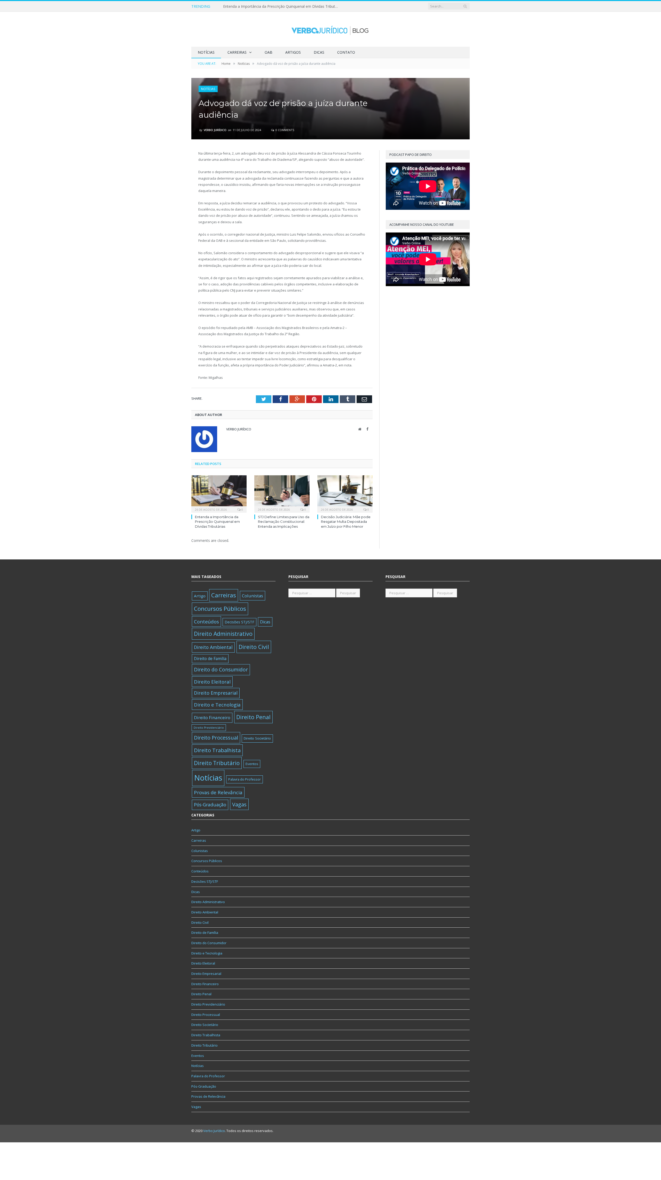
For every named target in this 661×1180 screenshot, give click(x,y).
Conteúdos (206, 621)
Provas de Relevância (218, 792)
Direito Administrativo (223, 633)
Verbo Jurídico (215, 130)
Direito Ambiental (213, 647)
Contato (346, 52)
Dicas (319, 52)
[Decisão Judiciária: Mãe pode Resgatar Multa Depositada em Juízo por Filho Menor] (345, 493)
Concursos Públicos (220, 609)
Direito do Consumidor (221, 669)
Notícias (206, 52)
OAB (268, 52)
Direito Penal (253, 717)
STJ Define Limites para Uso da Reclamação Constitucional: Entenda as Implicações (282, 6)
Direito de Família (210, 658)
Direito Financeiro (212, 717)
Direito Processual (216, 737)
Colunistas (252, 596)
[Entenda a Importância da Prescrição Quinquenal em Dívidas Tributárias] (219, 493)
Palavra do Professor (244, 779)
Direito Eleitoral (212, 681)
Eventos (252, 763)
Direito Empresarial (216, 693)
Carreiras (237, 52)
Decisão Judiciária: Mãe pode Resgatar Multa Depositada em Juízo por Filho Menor (346, 521)
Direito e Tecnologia (217, 704)
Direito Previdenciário (209, 727)
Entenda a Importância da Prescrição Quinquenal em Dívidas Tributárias (217, 521)
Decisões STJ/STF (239, 622)
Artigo (200, 595)
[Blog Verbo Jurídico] (330, 29)
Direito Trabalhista (217, 750)
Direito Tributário (217, 763)
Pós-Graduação (210, 804)
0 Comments (284, 130)
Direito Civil (254, 647)
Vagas (239, 804)
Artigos (293, 52)
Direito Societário (257, 738)
